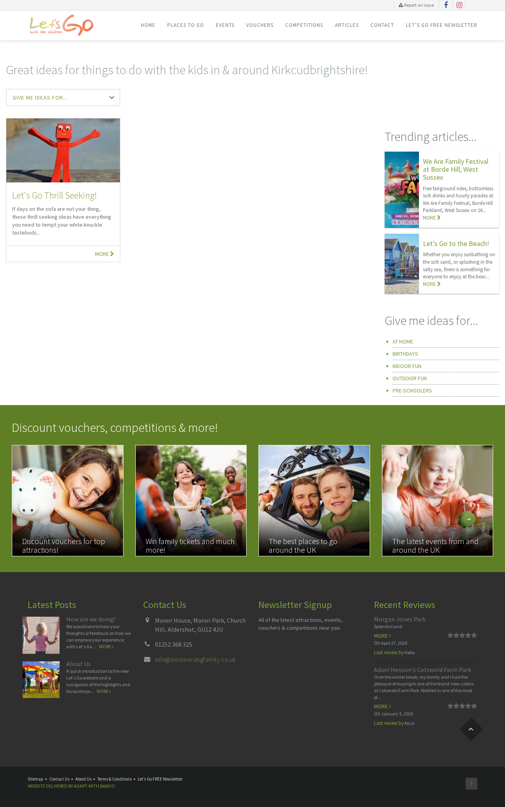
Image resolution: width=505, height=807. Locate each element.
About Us (78, 664)
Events (225, 25)
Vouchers (259, 25)
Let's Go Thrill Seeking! (54, 195)
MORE (430, 217)
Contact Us (59, 779)
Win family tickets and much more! (190, 545)
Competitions (304, 25)
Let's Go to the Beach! (456, 243)
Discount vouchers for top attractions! (63, 545)
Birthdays (405, 353)
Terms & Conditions (114, 779)
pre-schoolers (412, 390)
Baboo (107, 786)
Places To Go (185, 25)
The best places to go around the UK (303, 545)
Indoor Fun (407, 366)
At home (403, 341)
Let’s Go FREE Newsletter (441, 25)
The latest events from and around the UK (435, 545)
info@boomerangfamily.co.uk (195, 659)
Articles (347, 25)
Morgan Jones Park (400, 619)
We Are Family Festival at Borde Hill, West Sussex (455, 169)
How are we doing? (91, 619)
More (102, 253)
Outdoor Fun (410, 378)
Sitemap (35, 779)
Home (148, 25)
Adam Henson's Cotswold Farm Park (422, 670)
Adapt (81, 786)
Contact (382, 25)
